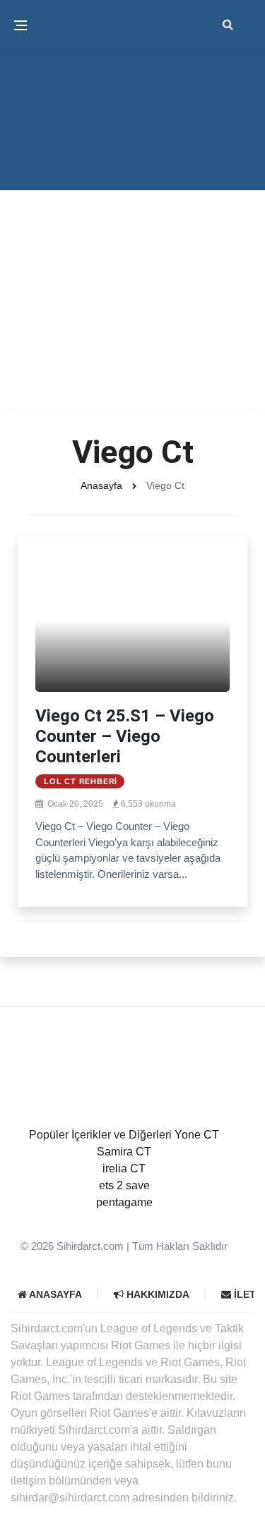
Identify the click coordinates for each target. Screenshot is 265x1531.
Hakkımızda (156, 1294)
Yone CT (197, 1135)
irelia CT (124, 1168)
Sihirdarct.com (90, 1246)
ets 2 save (124, 1185)
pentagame (124, 1202)
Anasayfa (101, 485)
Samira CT (124, 1152)
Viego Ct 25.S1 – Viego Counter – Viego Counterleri (124, 736)
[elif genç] (124, 1219)
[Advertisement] (132, 273)
